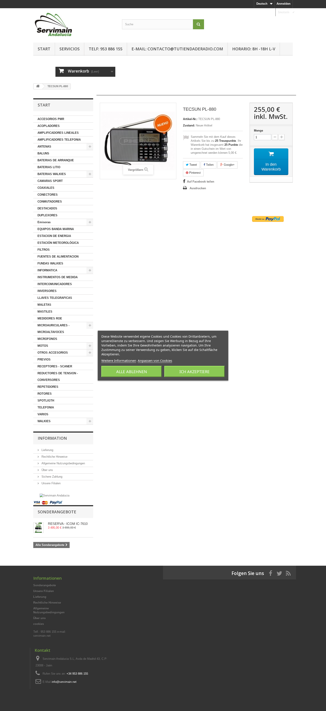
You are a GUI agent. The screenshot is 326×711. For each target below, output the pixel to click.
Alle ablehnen (131, 371)
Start (44, 48)
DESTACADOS (47, 208)
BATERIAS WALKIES (51, 174)
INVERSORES (47, 291)
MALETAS (44, 304)
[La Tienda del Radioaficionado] (74, 24)
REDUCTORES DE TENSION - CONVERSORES (57, 377)
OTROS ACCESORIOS (52, 352)
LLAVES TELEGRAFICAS (54, 297)
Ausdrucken (198, 188)
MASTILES (44, 311)
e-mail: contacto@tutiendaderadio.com (177, 48)
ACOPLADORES (48, 126)
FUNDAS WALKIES (50, 263)
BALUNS (43, 153)
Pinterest (194, 172)
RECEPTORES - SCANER (54, 366)
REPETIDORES (47, 386)
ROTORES (44, 393)
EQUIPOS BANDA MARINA (55, 229)
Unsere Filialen (51, 483)
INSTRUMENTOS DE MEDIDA (57, 277)
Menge (258, 130)
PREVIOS (44, 359)
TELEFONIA (45, 407)
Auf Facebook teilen (200, 181)
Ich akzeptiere (194, 371)
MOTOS (42, 345)
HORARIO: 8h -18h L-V (253, 48)
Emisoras (44, 222)
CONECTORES (47, 194)
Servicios (69, 48)
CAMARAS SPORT (50, 181)
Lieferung (47, 450)
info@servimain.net (64, 681)
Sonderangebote (57, 511)
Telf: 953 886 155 (105, 48)
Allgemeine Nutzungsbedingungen (63, 463)
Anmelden (284, 3)
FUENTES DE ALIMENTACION (58, 256)
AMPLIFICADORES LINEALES (58, 132)
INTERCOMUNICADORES (54, 284)
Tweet (193, 164)
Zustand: (189, 125)
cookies (38, 624)
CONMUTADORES (49, 201)
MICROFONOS (47, 339)
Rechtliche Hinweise (54, 456)
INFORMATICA (47, 270)
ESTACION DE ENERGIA (54, 236)
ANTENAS (44, 146)
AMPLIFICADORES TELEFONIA (59, 139)
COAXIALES (45, 187)
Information (52, 438)
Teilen (209, 164)
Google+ (229, 164)
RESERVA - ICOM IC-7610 (68, 524)
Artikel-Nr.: (190, 119)
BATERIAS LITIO (48, 167)
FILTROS (43, 249)
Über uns (47, 470)
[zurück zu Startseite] (38, 86)
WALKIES (44, 421)
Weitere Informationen (118, 360)
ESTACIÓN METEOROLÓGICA (58, 242)
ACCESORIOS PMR (50, 119)
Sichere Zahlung (51, 476)
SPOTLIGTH (45, 400)
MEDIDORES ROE (49, 318)
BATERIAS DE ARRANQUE (55, 160)
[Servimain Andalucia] (54, 495)
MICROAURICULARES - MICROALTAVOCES (53, 329)
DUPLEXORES (47, 215)
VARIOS (42, 414)
